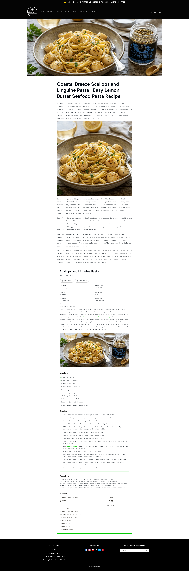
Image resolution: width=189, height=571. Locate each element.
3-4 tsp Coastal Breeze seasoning (75, 396)
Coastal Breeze (72, 446)
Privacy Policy (49, 556)
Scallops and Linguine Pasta (79, 271)
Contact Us (54, 549)
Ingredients (64, 373)
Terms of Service (60, 560)
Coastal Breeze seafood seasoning (96, 317)
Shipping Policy (48, 560)
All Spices (52, 553)
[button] (50, 11)
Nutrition (63, 493)
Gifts (58, 553)
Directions (64, 411)
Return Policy (60, 556)
